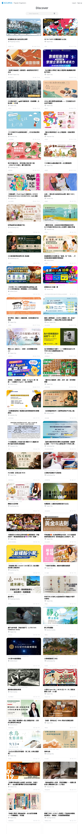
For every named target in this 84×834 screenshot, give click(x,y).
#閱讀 (46, 232)
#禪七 (9, 604)
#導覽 (9, 108)
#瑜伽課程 (47, 789)
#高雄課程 (11, 573)
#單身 (46, 727)
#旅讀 (9, 789)
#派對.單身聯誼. (12, 542)
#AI (9, 294)
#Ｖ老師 (47, 573)
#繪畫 (46, 201)
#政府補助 (11, 418)
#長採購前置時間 (49, 449)
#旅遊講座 (47, 511)
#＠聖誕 (10, 232)
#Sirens (10, 635)
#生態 (9, 758)
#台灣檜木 (11, 697)
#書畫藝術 (11, 820)
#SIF (46, 46)
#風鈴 (46, 604)
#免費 (46, 170)
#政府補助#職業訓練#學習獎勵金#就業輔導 (56, 294)
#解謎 (46, 108)
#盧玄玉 (10, 356)
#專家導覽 (47, 387)
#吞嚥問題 (47, 480)
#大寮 (46, 666)
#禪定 (46, 635)
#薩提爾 (47, 418)
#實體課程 (47, 77)
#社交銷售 (47, 542)
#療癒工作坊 (48, 820)
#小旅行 (47, 758)
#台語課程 (11, 139)
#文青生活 (11, 77)
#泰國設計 (47, 356)
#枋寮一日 (11, 46)
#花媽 (46, 139)
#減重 (46, 263)
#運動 (9, 325)
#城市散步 (11, 480)
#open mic (47, 697)
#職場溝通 (11, 727)
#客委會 (10, 170)
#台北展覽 (11, 201)
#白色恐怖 (47, 325)
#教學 (9, 263)
